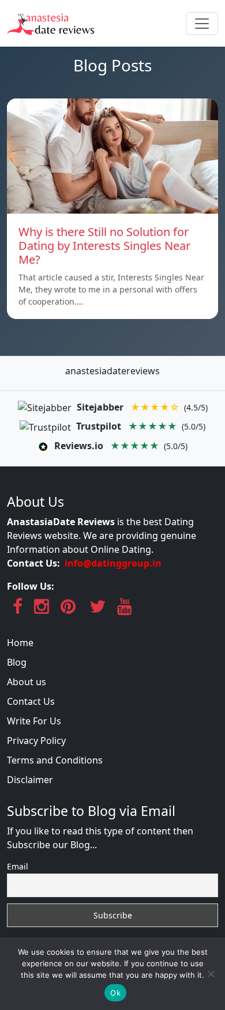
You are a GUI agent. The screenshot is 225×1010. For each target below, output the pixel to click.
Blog (17, 662)
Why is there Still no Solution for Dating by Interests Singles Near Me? (104, 245)
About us (26, 681)
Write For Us (34, 721)
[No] (210, 973)
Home (20, 642)
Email (17, 866)
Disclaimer (30, 779)
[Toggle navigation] (202, 23)
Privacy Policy (36, 740)
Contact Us (31, 701)
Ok (115, 992)
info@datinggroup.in (113, 563)
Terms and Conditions (55, 760)
